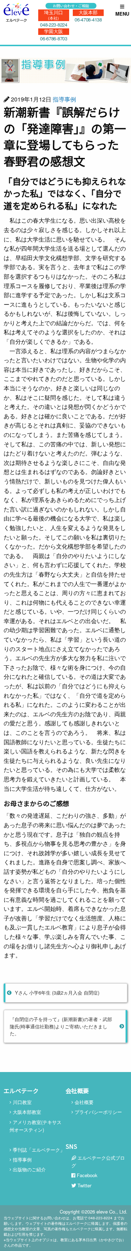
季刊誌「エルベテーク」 (38, 1149)
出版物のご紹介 (28, 1169)
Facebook (86, 1175)
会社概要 (83, 1102)
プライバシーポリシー (97, 1111)
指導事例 (64, 99)
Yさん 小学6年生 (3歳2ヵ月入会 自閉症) (57, 992)
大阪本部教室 (26, 1111)
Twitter (83, 1185)
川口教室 (21, 1102)
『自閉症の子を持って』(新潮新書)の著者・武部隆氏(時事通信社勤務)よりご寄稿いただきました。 (61, 1026)
